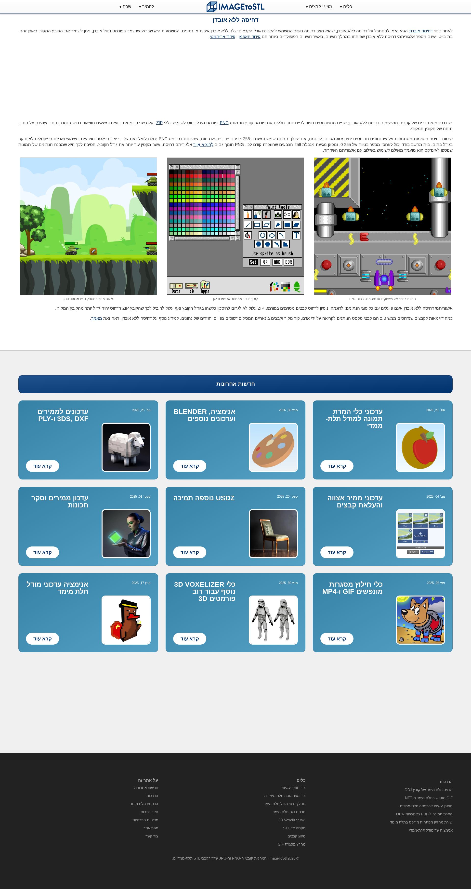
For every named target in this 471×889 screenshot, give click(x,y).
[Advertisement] (125, 78)
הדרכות (152, 796)
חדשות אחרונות (235, 384)
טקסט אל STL (294, 828)
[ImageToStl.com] (235, 6)
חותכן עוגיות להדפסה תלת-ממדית (426, 806)
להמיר (148, 6)
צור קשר (151, 836)
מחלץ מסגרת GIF (291, 844)
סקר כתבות (149, 812)
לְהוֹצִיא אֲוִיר (203, 144)
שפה (127, 6)
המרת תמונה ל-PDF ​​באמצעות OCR (424, 814)
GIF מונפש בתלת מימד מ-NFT (429, 798)
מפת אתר (151, 828)
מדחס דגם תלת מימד (289, 812)
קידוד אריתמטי (222, 36)
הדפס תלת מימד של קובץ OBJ (429, 790)
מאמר (96, 318)
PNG (224, 122)
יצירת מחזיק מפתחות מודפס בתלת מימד (421, 822)
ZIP (159, 122)
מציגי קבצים (320, 6)
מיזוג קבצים (296, 836)
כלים (347, 6)
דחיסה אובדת (420, 31)
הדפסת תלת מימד (144, 804)
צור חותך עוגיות (293, 787)
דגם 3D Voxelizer (291, 820)
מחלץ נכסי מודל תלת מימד (284, 804)
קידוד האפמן (250, 36)
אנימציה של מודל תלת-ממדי (431, 830)
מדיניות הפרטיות (145, 820)
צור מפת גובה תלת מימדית (284, 796)
